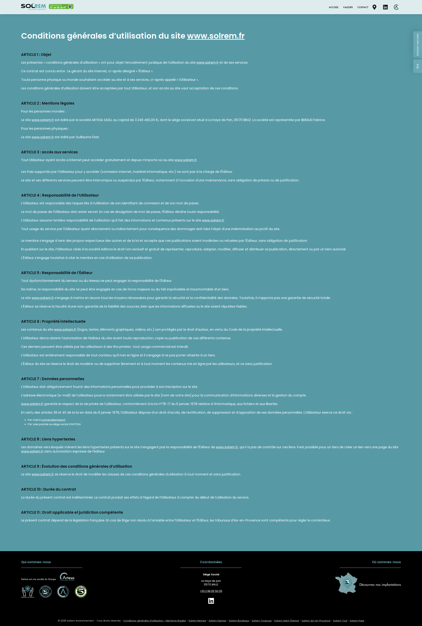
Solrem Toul (340, 620)
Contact (362, 7)
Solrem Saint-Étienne (286, 620)
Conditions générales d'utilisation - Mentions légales (154, 620)
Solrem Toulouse (262, 620)
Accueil (333, 7)
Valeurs (348, 7)
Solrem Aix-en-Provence (316, 620)
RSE (418, 66)
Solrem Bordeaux (239, 620)
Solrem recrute (418, 45)
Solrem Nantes (217, 620)
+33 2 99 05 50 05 (211, 591)
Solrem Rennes (197, 620)
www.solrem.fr (216, 35)
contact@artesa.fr (53, 420)
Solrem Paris (357, 620)
